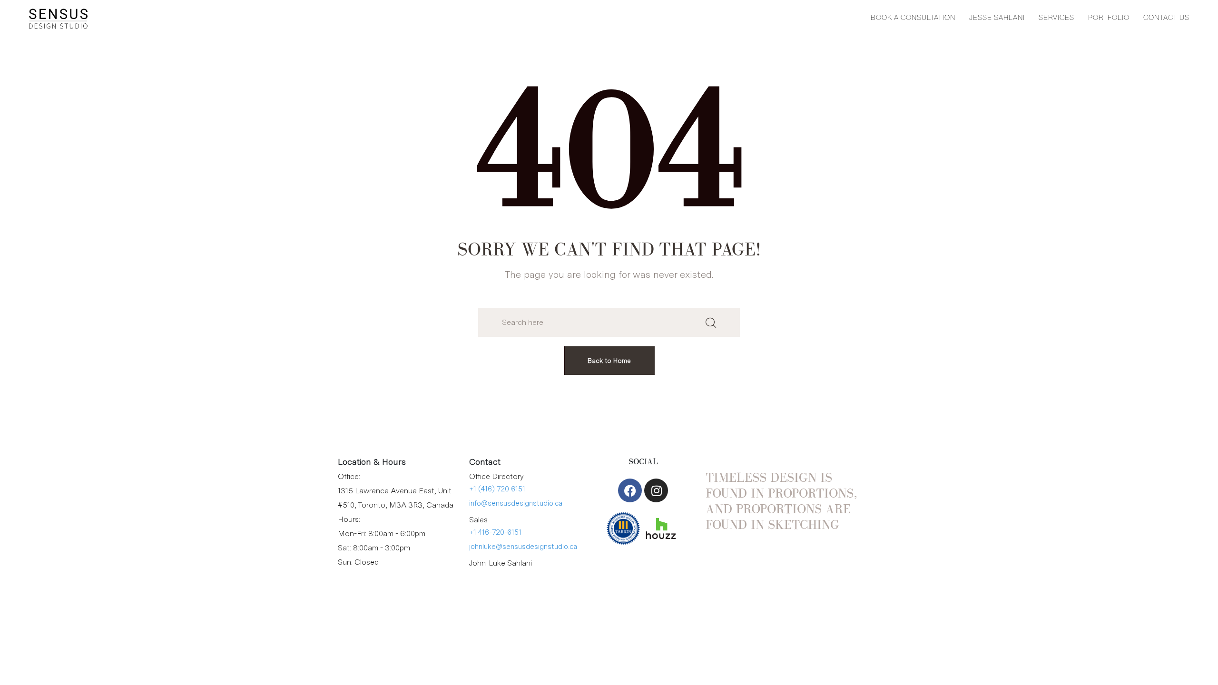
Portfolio (1109, 17)
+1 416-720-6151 (495, 532)
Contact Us (1166, 17)
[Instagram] (656, 490)
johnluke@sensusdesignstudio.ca (523, 546)
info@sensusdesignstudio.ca (515, 503)
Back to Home (609, 360)
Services (1056, 17)
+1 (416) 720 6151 (497, 489)
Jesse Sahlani (997, 17)
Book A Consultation (913, 17)
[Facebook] (630, 490)
